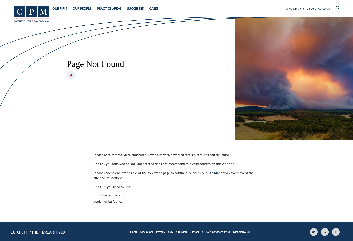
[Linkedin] (314, 232)
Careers (311, 8)
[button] (71, 75)
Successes (135, 8)
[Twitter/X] (325, 232)
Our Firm (59, 8)
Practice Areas (109, 8)
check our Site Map (206, 173)
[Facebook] (336, 232)
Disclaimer (146, 232)
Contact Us (325, 8)
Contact (194, 232)
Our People (82, 8)
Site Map (181, 232)
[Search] (338, 8)
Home (133, 232)
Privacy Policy (164, 232)
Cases (153, 8)
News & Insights (295, 8)
